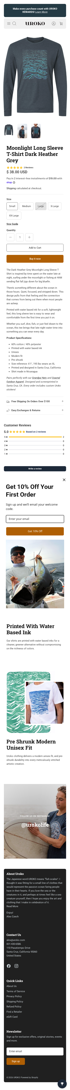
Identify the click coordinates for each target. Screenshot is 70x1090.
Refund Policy (14, 1006)
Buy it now (35, 258)
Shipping (11, 188)
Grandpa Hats (39, 377)
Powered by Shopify (29, 1077)
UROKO (17, 1077)
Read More (12, 906)
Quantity (11, 230)
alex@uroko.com (16, 940)
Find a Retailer (14, 1011)
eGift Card (12, 1016)
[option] (35, 76)
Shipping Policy (15, 1001)
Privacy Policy (14, 996)
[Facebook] (9, 965)
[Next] (61, 10)
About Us (12, 986)
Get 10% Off (35, 531)
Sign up (16, 1061)
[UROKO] (35, 23)
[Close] (64, 480)
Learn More (41, 12)
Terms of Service (16, 991)
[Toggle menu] (8, 23)
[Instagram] (16, 965)
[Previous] (8, 10)
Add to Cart (35, 247)
